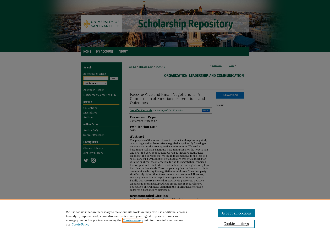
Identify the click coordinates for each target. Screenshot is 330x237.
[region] (165, 218)
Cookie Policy (80, 224)
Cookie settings (133, 220)
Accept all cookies (236, 213)
